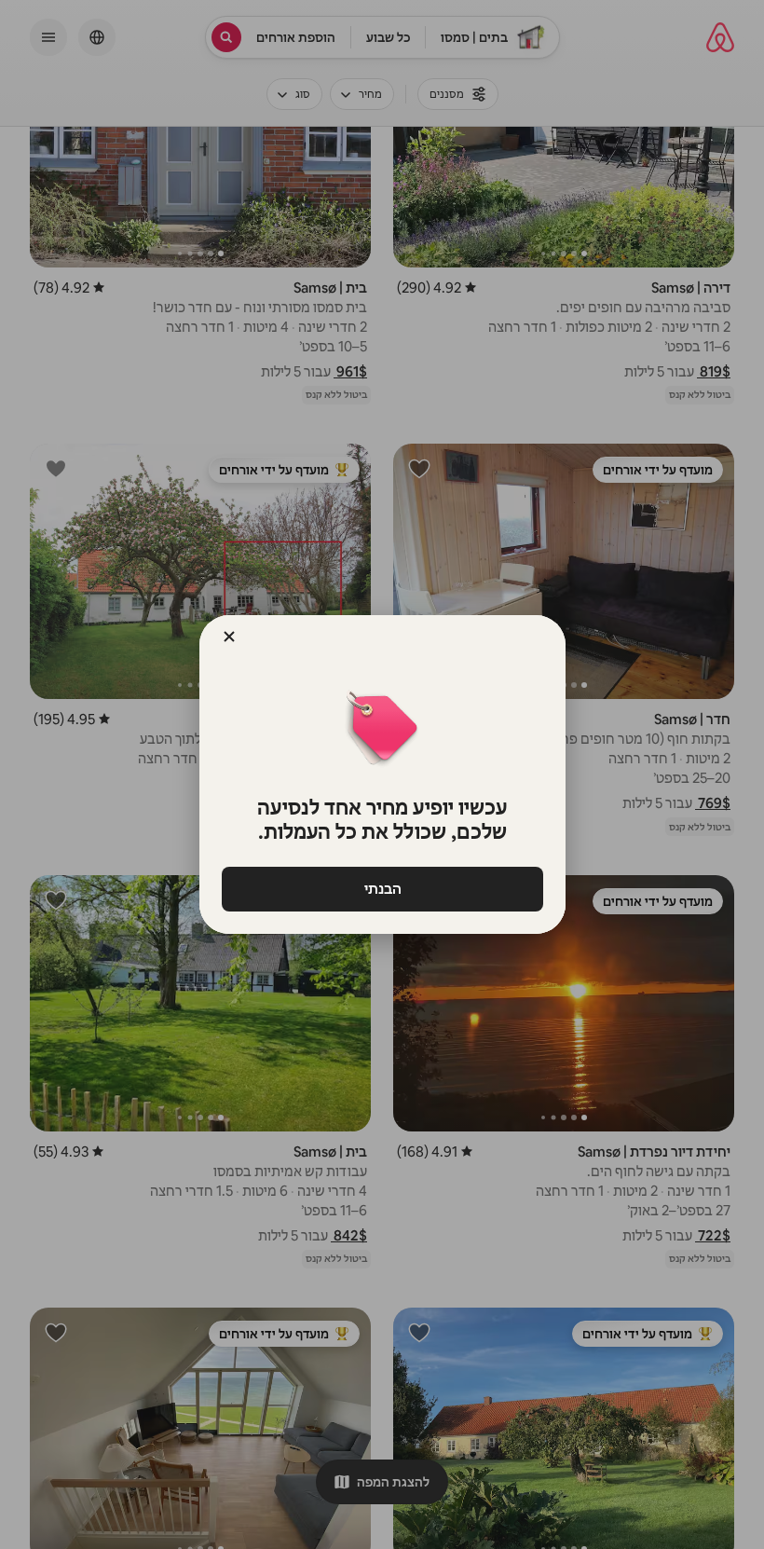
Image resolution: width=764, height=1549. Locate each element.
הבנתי (382, 888)
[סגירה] (229, 636)
